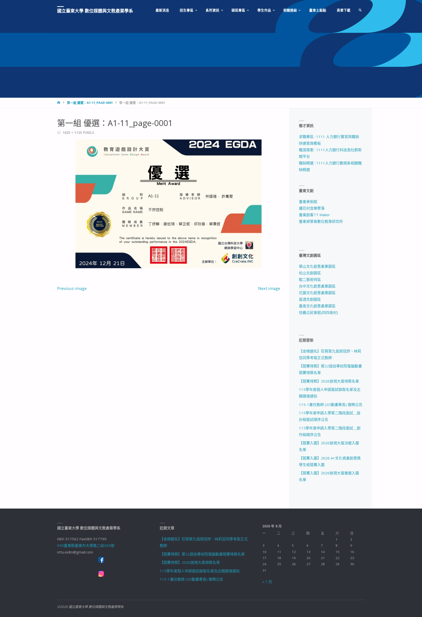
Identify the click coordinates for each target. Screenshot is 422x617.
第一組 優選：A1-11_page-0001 (90, 102)
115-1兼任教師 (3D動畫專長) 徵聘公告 (330, 404)
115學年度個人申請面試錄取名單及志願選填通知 (200, 570)
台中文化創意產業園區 (317, 286)
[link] (360, 10)
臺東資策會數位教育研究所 (321, 221)
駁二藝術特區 (310, 279)
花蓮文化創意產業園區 (317, 292)
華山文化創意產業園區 (317, 266)
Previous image (72, 288)
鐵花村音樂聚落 (312, 208)
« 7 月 (267, 581)
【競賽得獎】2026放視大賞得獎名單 (329, 381)
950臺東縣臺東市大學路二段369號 (85, 545)
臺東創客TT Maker (314, 214)
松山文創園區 (310, 272)
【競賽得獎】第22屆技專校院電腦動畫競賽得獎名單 (202, 554)
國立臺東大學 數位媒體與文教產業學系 (95, 11)
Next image (269, 288)
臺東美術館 (308, 201)
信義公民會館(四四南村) (318, 312)
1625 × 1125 (73, 132)
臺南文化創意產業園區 (317, 305)
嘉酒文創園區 (310, 299)
